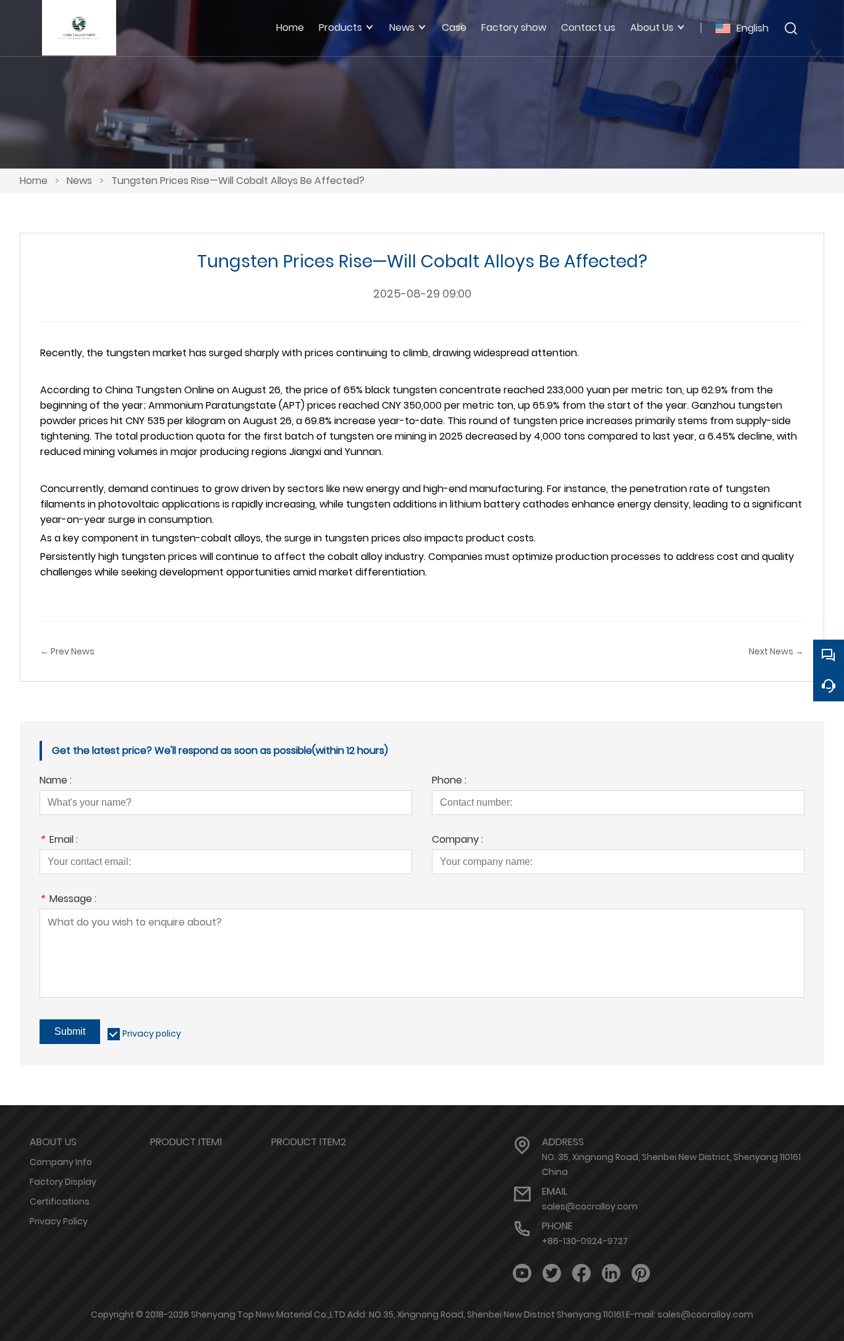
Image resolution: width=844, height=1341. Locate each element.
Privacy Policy (59, 1221)
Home (34, 180)
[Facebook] (581, 1273)
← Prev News (67, 651)
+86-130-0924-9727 (585, 1241)
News (79, 180)
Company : (457, 840)
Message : (68, 900)
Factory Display (63, 1182)
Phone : (449, 781)
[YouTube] (522, 1273)
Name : (56, 781)
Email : (59, 840)
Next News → (776, 651)
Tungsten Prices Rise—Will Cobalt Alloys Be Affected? (238, 180)
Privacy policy (151, 1033)
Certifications (60, 1201)
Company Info (61, 1162)
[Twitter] (552, 1273)
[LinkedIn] (611, 1273)
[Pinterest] (641, 1273)
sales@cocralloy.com (590, 1206)
